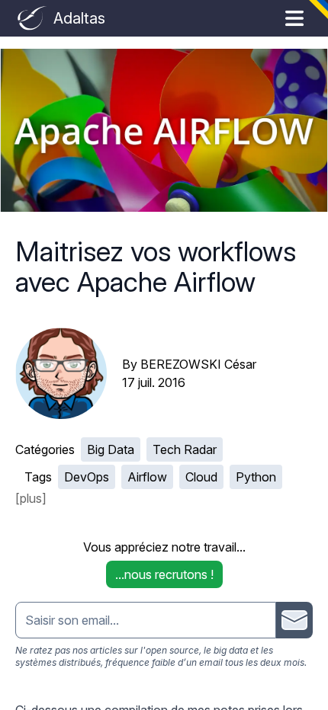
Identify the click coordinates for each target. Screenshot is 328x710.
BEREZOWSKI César (198, 364)
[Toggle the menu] (294, 18)
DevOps (86, 477)
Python (256, 477)
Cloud (201, 477)
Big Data (110, 449)
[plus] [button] (31, 498)
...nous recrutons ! (164, 574)
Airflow (147, 477)
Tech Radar (185, 449)
